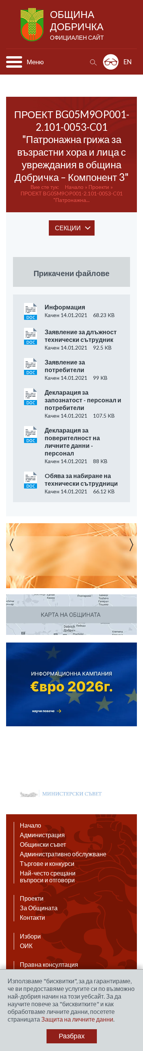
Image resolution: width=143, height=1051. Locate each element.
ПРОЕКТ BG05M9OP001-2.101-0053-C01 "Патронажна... (72, 196)
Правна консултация (49, 964)
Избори (30, 936)
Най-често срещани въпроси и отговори (48, 876)
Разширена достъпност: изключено (111, 62)
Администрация (42, 834)
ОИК (26, 945)
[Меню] (14, 62)
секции (68, 227)
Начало (74, 187)
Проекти (98, 187)
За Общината (39, 908)
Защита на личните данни (77, 1019)
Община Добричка (77, 24)
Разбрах (72, 1036)
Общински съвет (43, 844)
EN (128, 62)
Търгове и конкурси (47, 863)
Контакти (32, 917)
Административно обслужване (63, 854)
